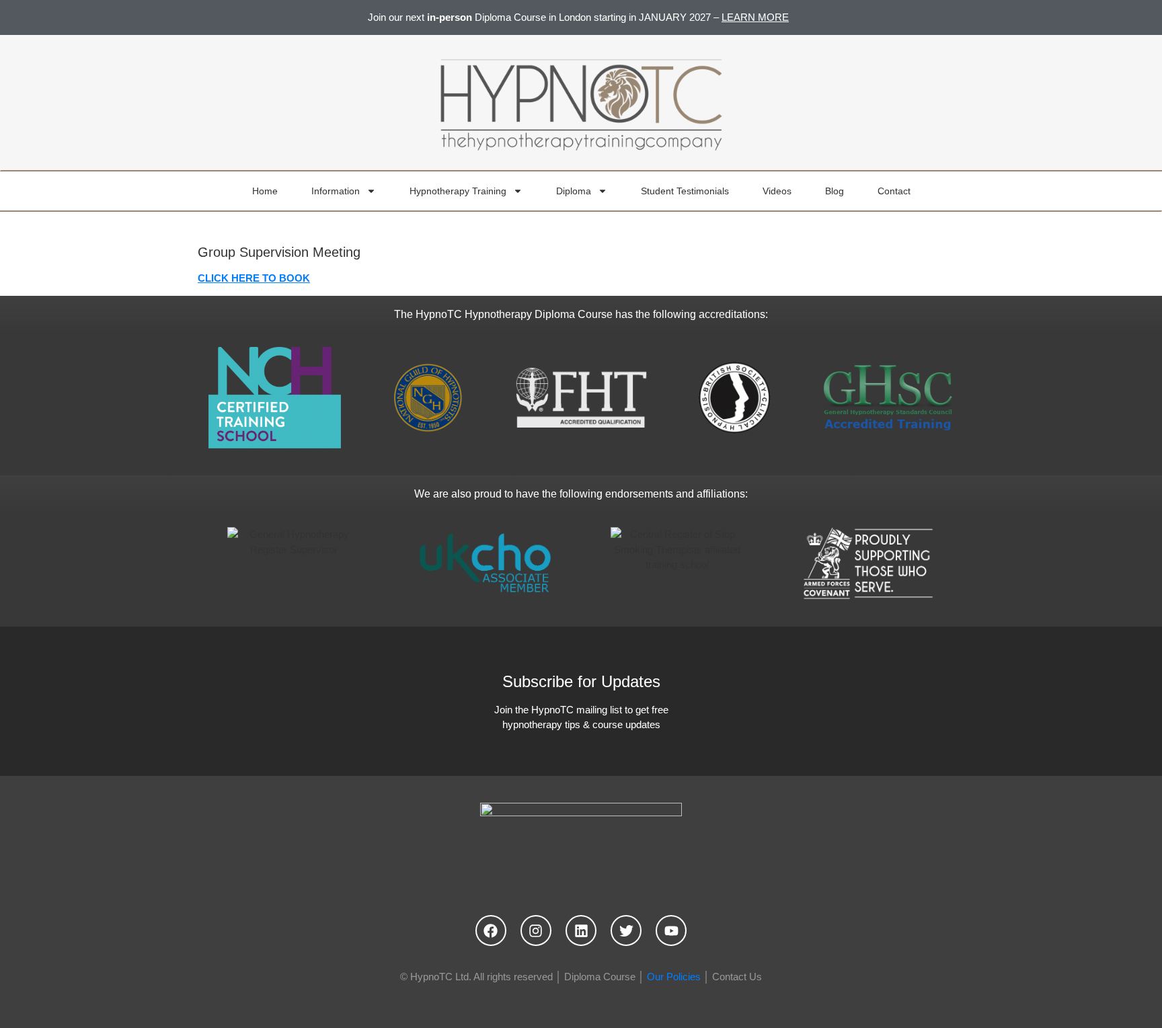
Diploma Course (599, 976)
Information (335, 191)
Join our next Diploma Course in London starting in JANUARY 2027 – (578, 17)
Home (265, 191)
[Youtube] (671, 930)
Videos (777, 191)
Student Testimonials (685, 191)
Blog (834, 191)
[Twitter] (626, 930)
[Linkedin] (581, 930)
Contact (894, 191)
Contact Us (737, 976)
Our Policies (674, 976)
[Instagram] (535, 930)
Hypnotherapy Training (458, 191)
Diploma (573, 191)
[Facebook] (490, 930)
